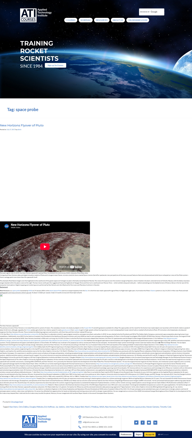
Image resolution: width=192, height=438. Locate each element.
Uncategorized (17, 402)
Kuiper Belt (88, 328)
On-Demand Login (137, 20)
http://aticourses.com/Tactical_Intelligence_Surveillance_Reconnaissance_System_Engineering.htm (150, 376)
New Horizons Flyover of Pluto (22, 125)
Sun (86, 290)
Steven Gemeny (152, 407)
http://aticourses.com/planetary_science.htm (24, 334)
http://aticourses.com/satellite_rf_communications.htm (66, 340)
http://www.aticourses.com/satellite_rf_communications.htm (28, 385)
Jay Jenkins (60, 407)
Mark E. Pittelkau (92, 407)
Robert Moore (128, 407)
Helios (29, 330)
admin (19, 129)
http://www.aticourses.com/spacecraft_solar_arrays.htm (17, 389)
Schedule (86, 20)
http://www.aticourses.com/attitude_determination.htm (92, 351)
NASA (30, 290)
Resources (102, 20)
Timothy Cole (165, 407)
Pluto (119, 407)
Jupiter (76, 330)
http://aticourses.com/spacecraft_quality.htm (34, 340)
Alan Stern (13, 407)
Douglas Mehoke (36, 407)
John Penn (70, 407)
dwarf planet (54, 290)
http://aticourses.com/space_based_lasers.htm (103, 376)
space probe (16, 290)
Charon (153, 290)
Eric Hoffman (49, 407)
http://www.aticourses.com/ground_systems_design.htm (114, 363)
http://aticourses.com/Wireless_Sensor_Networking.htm (18, 378)
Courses (70, 20)
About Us (118, 20)
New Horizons (111, 407)
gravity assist (66, 330)
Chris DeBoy (24, 407)
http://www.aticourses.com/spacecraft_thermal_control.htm (100, 357)
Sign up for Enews (55, 65)
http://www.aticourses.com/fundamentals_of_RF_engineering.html (62, 372)
